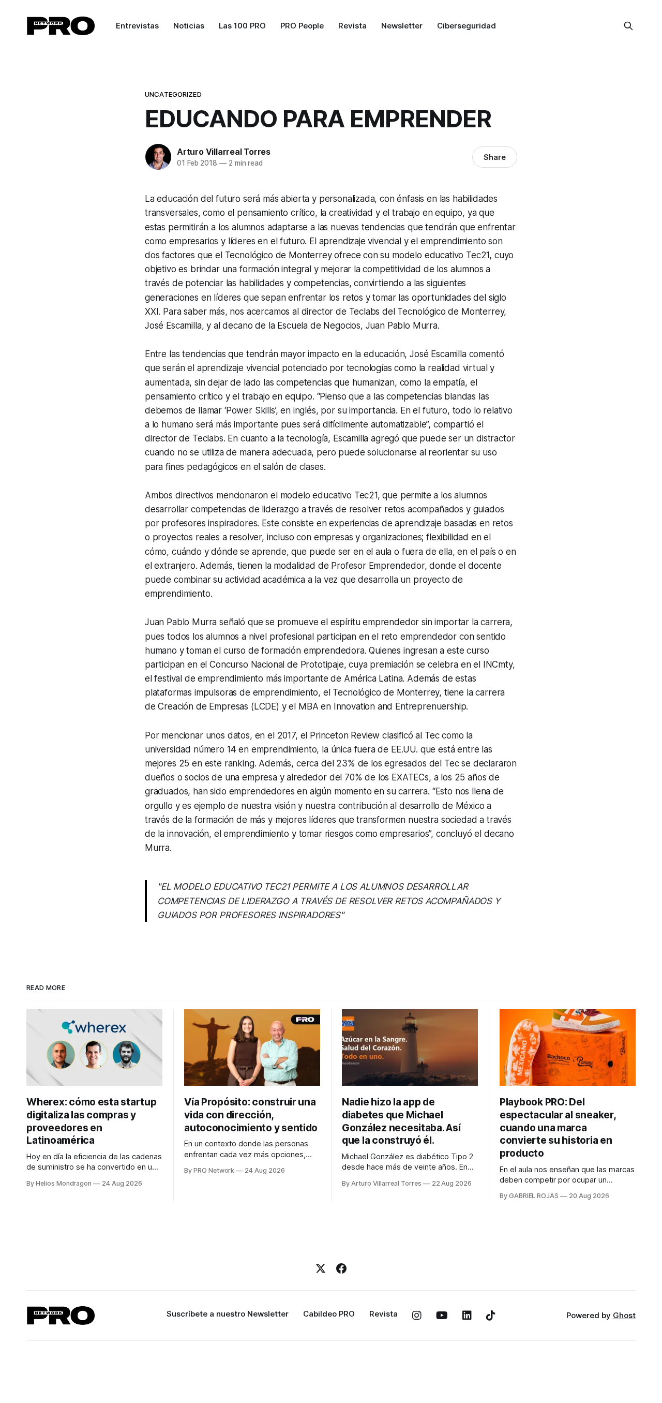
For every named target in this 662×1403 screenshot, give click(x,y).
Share (495, 157)
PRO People (302, 26)
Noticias (188, 26)
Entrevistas (137, 26)
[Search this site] (628, 26)
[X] (320, 1268)
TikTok (490, 1315)
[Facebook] (341, 1268)
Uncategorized (173, 94)
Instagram (417, 1315)
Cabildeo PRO (329, 1314)
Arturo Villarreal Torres (223, 151)
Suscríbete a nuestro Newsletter (228, 1314)
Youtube (442, 1315)
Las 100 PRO (242, 26)
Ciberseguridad (466, 26)
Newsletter (402, 26)
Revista (352, 26)
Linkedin (467, 1315)
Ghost (624, 1315)
